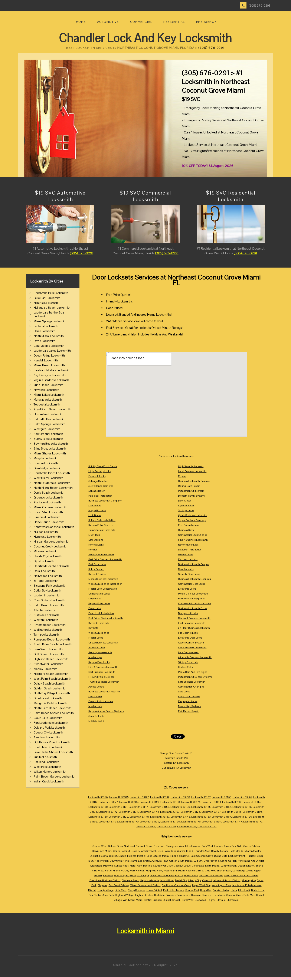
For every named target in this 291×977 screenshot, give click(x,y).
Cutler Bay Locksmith (47, 590)
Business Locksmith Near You (194, 579)
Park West (207, 846)
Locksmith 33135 (98, 816)
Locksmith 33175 (190, 821)
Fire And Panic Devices (101, 677)
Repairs (182, 476)
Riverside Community (178, 895)
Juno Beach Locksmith (48, 385)
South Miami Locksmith (49, 747)
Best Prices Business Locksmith (105, 618)
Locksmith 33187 (201, 797)
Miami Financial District (175, 856)
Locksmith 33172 (108, 812)
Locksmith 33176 (242, 797)
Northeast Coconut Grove (138, 846)
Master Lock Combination (102, 588)
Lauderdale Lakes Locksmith (52, 350)
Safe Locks (184, 691)
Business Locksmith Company (105, 500)
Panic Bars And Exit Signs (192, 672)
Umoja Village (106, 890)
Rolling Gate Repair (189, 486)
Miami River (167, 880)
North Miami (212, 865)
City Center (95, 895)
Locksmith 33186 (180, 807)
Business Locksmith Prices (192, 608)
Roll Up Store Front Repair (102, 466)
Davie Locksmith (44, 341)
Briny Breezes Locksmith (50, 448)
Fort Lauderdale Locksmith (51, 723)
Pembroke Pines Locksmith (52, 473)
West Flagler (121, 875)
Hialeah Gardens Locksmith (51, 541)
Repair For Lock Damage (192, 520)
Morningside (249, 880)
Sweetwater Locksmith (48, 664)
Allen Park (108, 895)
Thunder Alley (202, 851)
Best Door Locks (97, 564)
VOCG (124, 870)
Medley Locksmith (46, 669)
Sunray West (99, 846)
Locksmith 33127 (149, 802)
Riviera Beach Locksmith (50, 625)
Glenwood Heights (205, 900)
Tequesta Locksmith (47, 404)
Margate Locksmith (46, 458)
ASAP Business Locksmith (192, 647)
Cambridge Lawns (242, 870)
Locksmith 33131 (118, 807)
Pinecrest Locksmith (47, 517)
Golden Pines (115, 846)
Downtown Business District (105, 880)
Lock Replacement (188, 652)
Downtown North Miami (123, 860)
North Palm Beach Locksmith (53, 708)
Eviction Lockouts (187, 559)
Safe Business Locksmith (191, 681)
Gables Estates (251, 846)
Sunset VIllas (121, 865)
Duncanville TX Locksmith (176, 767)
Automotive (108, 22)
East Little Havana (173, 890)
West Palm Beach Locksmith (52, 678)
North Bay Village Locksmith (52, 693)
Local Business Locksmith (192, 471)
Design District (246, 865)
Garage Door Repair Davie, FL (176, 753)
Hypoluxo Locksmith (47, 537)
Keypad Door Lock (98, 623)
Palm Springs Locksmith (49, 424)
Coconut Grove (182, 865)
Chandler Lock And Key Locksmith (145, 37)
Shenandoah (224, 870)
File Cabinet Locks (188, 633)
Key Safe (93, 628)
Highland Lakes (144, 895)
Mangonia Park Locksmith (50, 703)
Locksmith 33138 (180, 797)
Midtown (108, 865)
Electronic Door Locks (190, 637)
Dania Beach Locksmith (49, 492)
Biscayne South (130, 880)
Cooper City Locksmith (48, 732)
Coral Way (187, 900)
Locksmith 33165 (221, 807)
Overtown (159, 846)
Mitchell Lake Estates (149, 856)
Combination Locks (99, 593)
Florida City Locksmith (48, 556)
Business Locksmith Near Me (104, 691)
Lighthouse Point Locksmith (52, 742)
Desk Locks (94, 608)
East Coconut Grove (202, 856)
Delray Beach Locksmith (49, 683)
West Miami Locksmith (48, 478)
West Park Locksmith (47, 767)
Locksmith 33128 (118, 816)
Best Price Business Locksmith (105, 559)
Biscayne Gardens (201, 895)
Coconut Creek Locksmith (50, 546)
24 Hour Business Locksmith (194, 628)
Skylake (221, 900)
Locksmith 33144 (138, 807)
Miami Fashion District (191, 870)
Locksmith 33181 (206, 826)
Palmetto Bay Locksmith (49, 419)
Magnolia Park (154, 870)
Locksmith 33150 (200, 816)
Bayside (147, 865)
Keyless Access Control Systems (106, 711)
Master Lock (95, 706)
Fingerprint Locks (187, 701)
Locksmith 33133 (211, 802)
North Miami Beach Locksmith (53, 488)
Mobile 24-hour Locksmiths (193, 593)
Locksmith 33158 (159, 807)
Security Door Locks (189, 574)
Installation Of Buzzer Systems (195, 677)
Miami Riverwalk (147, 851)
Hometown (219, 895)
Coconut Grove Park (237, 895)
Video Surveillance (98, 633)
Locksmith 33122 (139, 797)
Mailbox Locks (96, 721)
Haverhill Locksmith (46, 390)
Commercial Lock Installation (194, 603)
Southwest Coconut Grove (176, 885)
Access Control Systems (191, 642)
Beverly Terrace (219, 851)
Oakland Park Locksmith (49, 727)
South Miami (185, 860)
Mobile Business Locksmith (103, 579)
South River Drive (163, 865)
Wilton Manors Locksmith (50, 772)
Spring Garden (228, 860)
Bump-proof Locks (188, 613)
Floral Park (136, 865)
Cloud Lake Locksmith (48, 718)
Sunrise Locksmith (46, 463)
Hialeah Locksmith (46, 532)
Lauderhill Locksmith (47, 595)
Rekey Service (96, 569)
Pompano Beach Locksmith (52, 639)
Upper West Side (201, 885)
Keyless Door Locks (98, 662)
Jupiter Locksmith (45, 757)
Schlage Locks (186, 510)
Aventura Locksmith (47, 737)
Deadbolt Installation (190, 549)
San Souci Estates (119, 885)
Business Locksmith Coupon (193, 564)
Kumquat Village (139, 875)
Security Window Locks (101, 554)
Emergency (206, 22)
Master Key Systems (189, 706)
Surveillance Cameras (100, 486)
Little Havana (211, 860)
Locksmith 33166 (98, 797)
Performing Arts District (251, 860)
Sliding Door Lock (188, 662)
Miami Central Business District (153, 900)
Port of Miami (112, 870)
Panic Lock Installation (101, 613)
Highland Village (124, 895)
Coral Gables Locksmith (49, 346)
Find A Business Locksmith (193, 540)
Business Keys (186, 530)
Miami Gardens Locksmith (51, 507)
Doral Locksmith (44, 571)
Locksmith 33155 (200, 807)
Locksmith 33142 (149, 812)
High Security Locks (99, 471)
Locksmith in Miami (145, 930)
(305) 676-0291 (259, 5)
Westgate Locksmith (47, 429)
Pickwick (108, 875)
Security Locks (96, 716)
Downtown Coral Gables (244, 875)
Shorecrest (232, 900)
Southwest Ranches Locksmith (54, 527)
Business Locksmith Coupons (194, 481)
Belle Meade (236, 851)
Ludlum (198, 860)
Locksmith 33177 (108, 802)
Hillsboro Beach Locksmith (51, 674)
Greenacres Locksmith (48, 497)
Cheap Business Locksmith (103, 642)
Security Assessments (100, 652)
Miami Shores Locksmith (50, 453)
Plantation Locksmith (47, 502)
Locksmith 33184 (129, 802)
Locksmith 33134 (128, 812)
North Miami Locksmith (49, 336)
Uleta (234, 890)
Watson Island (185, 851)
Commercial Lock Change (192, 535)
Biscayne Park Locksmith (50, 585)
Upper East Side (233, 846)
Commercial (141, 22)
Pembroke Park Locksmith (51, 293)
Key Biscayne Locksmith (50, 375)
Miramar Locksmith (46, 551)
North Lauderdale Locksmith (52, 483)
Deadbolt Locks (96, 476)
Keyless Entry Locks (99, 603)
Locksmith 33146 (232, 812)
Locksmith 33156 (221, 797)
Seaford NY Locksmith (176, 763)
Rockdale (159, 895)
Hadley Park (101, 860)
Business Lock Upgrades (191, 598)
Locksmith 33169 (170, 821)
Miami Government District (145, 885)
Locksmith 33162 (108, 821)
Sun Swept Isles (167, 851)
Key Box (93, 549)
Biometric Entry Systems (191, 495)
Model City (181, 880)
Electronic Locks (187, 588)
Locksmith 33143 (252, 802)
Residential (174, 22)
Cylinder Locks (186, 505)
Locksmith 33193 (232, 802)
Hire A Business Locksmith (103, 667)
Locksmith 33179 (149, 821)
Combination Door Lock (101, 530)
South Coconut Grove (125, 851)
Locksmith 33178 (139, 816)
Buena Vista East (223, 856)
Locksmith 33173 (252, 821)
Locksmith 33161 (186, 826)
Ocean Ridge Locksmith (49, 355)
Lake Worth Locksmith (48, 649)
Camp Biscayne (136, 890)
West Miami (170, 870)
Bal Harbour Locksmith (48, 434)
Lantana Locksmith (46, 326)
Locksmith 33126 (190, 812)
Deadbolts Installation (100, 701)
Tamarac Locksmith (46, 634)
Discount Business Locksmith (194, 618)
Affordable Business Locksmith (195, 657)
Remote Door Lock (188, 544)
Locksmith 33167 (221, 816)
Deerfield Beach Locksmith (51, 566)
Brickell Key (257, 890)
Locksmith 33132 (159, 797)
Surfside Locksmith (46, 615)
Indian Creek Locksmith (49, 781)
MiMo (227, 875)
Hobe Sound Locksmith (49, 522)
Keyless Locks (96, 544)
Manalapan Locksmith (48, 399)
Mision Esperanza (173, 875)
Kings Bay (206, 890)
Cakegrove (172, 846)
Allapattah (96, 865)
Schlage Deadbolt (98, 481)
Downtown (156, 875)
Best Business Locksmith (101, 672)
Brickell (176, 900)
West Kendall (137, 870)
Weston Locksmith (46, 620)
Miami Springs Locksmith (50, 321)
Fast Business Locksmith (191, 623)
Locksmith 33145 (180, 816)
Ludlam (218, 846)
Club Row (210, 870)
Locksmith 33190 (170, 802)
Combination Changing (191, 686)
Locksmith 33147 (232, 821)
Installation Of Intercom (191, 491)
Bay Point (239, 856)
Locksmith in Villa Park (176, 758)
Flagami (102, 885)
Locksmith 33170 (128, 821)
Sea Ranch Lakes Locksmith (52, 370)
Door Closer (184, 500)
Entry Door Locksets (189, 696)
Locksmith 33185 (118, 797)
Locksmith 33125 (242, 807)
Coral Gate (198, 865)
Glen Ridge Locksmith (48, 468)
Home (81, 22)
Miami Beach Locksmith (49, 365)
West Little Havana (189, 846)
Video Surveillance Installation (105, 584)
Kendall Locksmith (46, 360)
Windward (129, 900)
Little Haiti (244, 890)
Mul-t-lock (94, 535)
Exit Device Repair (188, 711)
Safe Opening (96, 540)
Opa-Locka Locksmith (48, 698)
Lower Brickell (154, 890)
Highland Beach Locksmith (51, 659)
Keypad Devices (97, 574)
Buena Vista (191, 875)
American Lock (96, 647)
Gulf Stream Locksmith (49, 654)
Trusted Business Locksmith (103, 681)
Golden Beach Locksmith (50, 688)
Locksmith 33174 (190, 802)
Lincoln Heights (127, 856)
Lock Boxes (94, 515)
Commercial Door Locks (191, 584)
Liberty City (194, 880)
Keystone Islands (149, 880)
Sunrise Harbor (221, 890)
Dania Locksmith (44, 331)
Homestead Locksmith (48, 414)
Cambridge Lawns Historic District (221, 880)
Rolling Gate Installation (101, 520)
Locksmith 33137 (211, 812)
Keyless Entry (185, 667)
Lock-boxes (94, 505)
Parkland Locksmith (46, 762)
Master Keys (95, 657)
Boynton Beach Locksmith (51, 444)
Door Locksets (185, 569)
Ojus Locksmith (44, 561)
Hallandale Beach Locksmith (52, 307)
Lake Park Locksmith (47, 298)
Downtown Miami (102, 851)
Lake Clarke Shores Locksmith (53, 752)
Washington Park (221, 885)
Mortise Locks (185, 554)
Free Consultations (188, 525)
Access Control (96, 686)
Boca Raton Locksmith (48, 512)
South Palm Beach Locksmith (53, 644)
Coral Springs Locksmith (49, 600)
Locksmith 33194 (211, 821)
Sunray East (192, 890)
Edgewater (144, 860)
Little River (121, 890)
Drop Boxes (94, 598)
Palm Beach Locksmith (49, 605)
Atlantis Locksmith (46, 610)
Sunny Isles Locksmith (48, 439)
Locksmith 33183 (170, 812)
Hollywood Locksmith (48, 576)
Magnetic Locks (97, 510)
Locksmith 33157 (159, 816)
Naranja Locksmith (46, 303)
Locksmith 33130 (98, 807)
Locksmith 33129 (166, 826)
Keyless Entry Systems (100, 525)
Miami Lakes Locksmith (49, 395)
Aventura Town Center (164, 860)
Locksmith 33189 (145, 826)
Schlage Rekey (96, 491)
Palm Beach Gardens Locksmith (54, 776)
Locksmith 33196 (252, 812)
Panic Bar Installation (100, 495)
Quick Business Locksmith (192, 515)
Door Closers (95, 696)
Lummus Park (228, 865)
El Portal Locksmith (46, 581)
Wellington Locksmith (48, 630)
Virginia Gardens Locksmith (51, 380)
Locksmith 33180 (242, 816)
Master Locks (95, 637)
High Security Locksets (190, 466)
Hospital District (108, 856)
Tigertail (251, 856)
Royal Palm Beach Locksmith (53, 409)
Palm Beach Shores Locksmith (54, 713)
